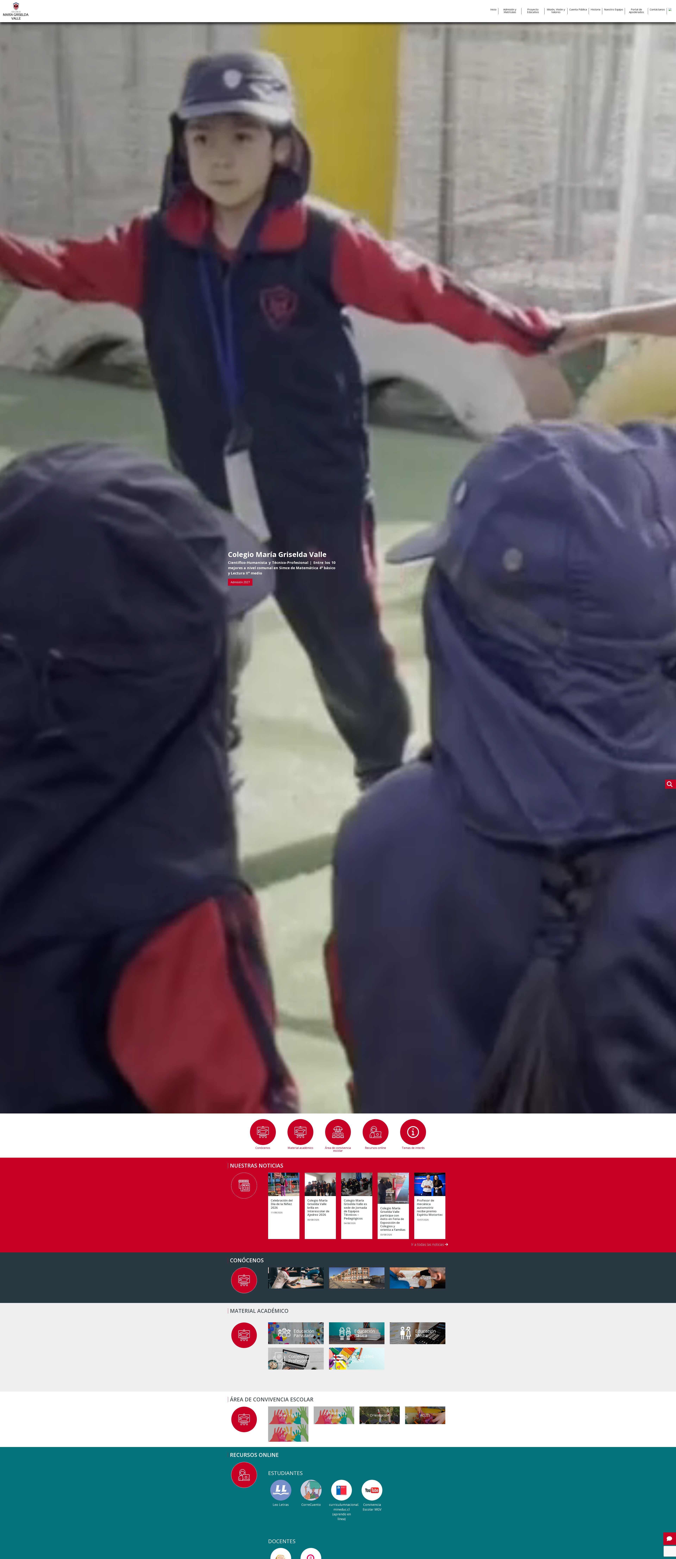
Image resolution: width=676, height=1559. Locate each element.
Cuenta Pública (578, 9)
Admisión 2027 (240, 582)
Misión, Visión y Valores (556, 10)
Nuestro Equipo (613, 9)
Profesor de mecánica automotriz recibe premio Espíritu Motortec (430, 1208)
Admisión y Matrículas (509, 10)
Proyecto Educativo (533, 10)
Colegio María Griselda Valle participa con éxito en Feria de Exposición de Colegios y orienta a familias (392, 1219)
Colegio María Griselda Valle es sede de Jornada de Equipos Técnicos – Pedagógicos (355, 1209)
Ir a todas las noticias (428, 1244)
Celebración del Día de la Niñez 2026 (282, 1204)
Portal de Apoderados (636, 10)
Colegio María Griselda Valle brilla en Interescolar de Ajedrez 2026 (318, 1208)
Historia (595, 9)
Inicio (493, 9)
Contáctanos (657, 9)
